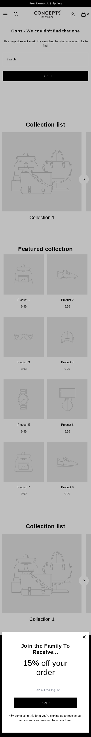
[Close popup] (84, 637)
